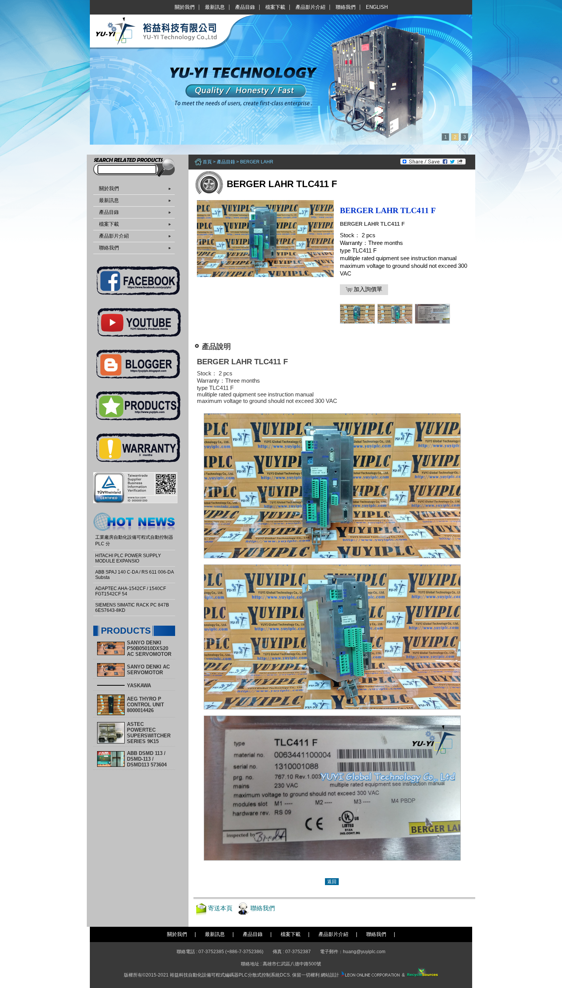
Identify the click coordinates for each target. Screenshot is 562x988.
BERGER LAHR (256, 162)
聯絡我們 (346, 7)
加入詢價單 (367, 289)
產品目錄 (245, 7)
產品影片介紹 (310, 7)
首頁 (207, 162)
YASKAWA (139, 685)
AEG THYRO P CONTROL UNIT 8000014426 (145, 704)
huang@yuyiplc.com (364, 951)
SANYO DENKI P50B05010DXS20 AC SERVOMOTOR (149, 648)
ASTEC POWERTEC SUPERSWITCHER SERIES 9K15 (149, 732)
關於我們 (185, 7)
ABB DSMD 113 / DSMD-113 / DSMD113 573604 (147, 759)
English (377, 7)
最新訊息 (215, 7)
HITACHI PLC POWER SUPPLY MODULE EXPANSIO (128, 558)
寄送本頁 (220, 908)
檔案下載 (275, 7)
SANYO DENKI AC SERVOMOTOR (148, 669)
